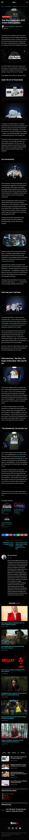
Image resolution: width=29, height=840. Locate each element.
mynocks (25, 183)
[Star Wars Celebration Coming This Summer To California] (19, 505)
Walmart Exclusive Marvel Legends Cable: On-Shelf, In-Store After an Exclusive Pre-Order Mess (21, 545)
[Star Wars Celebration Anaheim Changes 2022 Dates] (6, 518)
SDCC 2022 (6, 798)
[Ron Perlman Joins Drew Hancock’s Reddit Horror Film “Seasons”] (14, 636)
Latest (4, 752)
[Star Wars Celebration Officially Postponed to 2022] (6, 505)
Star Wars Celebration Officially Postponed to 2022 (6, 511)
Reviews (23, 752)
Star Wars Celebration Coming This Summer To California (19, 511)
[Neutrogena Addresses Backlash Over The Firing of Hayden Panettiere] (14, 613)
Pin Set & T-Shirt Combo (21, 454)
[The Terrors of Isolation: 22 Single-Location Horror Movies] (14, 660)
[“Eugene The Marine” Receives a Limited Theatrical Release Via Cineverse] (14, 730)
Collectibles (6, 16)
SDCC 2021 (6, 797)
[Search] (27, 2)
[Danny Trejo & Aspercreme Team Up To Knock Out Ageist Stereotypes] (14, 707)
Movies (14, 752)
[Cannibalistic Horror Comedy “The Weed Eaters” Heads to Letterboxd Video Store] (14, 683)
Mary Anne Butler (10, 26)
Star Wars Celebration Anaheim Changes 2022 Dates (6, 524)
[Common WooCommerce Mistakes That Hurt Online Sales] (5, 783)
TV (18, 752)
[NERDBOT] (15, 2)
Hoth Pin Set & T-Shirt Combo (8, 391)
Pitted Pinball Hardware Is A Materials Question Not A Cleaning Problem (18, 774)
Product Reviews (9, 794)
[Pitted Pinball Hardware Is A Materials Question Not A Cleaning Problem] (5, 774)
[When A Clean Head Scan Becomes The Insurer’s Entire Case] (5, 758)
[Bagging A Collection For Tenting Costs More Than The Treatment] (5, 766)
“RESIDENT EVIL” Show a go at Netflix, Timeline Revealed (7, 544)
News (9, 752)
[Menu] (2, 2)
